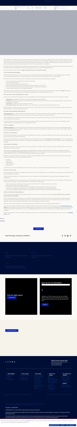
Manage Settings (53, 425)
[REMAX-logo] (9, 7)
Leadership (65, 384)
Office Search (25, 379)
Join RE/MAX (66, 376)
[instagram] (10, 361)
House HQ (33, 252)
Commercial (38, 386)
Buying (6, 252)
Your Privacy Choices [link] (39, 404)
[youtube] (12, 361)
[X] (65, 236)
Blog (50, 376)
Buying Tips (52, 378)
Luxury (37, 388)
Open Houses (38, 381)
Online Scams (8, 404)
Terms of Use (22, 404)
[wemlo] (43, 396)
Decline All (71, 425)
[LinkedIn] (67, 236)
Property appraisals (8, 127)
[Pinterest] (70, 236)
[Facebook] (62, 236)
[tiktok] (7, 361)
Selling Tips (52, 386)
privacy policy (28, 420)
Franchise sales (66, 378)
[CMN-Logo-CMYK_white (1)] (46, 360)
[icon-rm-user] (70, 7)
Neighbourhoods (39, 385)
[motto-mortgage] (34, 396)
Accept (62, 425)
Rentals (51, 385)
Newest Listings (39, 375)
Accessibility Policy (29, 404)
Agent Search (25, 378)
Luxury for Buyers (53, 381)
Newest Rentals (39, 376)
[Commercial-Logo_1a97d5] (36, 360)
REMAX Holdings (67, 386)
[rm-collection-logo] (30, 360)
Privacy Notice (15, 404)
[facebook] (5, 361)
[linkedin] (14, 361)
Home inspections (8, 113)
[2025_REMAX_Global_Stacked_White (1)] (41, 360)
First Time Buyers (53, 379)
